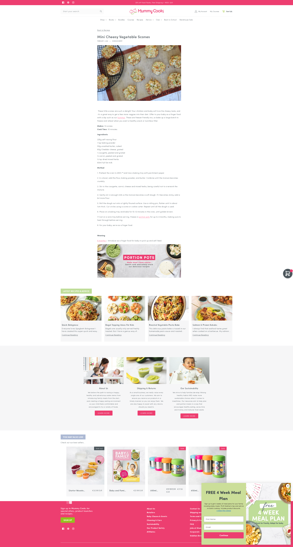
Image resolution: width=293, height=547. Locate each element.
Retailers (151, 512)
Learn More (104, 413)
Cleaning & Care (154, 520)
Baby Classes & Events (157, 516)
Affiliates (151, 531)
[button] (103, 19)
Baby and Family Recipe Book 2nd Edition (117, 490)
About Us (151, 508)
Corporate (194, 531)
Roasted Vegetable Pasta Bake (164, 325)
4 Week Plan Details (224, 510)
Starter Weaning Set (77, 490)
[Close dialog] (288, 486)
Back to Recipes (103, 30)
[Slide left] (67, 500)
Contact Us (195, 508)
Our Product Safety (156, 528)
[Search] (100, 11)
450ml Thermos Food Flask (198, 490)
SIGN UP (68, 520)
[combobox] (82, 11)
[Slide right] (70, 500)
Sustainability (153, 524)
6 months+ (101, 240)
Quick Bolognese (70, 325)
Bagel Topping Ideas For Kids (119, 325)
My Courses (214, 11)
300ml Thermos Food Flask (157, 490)
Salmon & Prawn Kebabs (205, 325)
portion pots (144, 216)
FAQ (192, 524)
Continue (224, 535)
